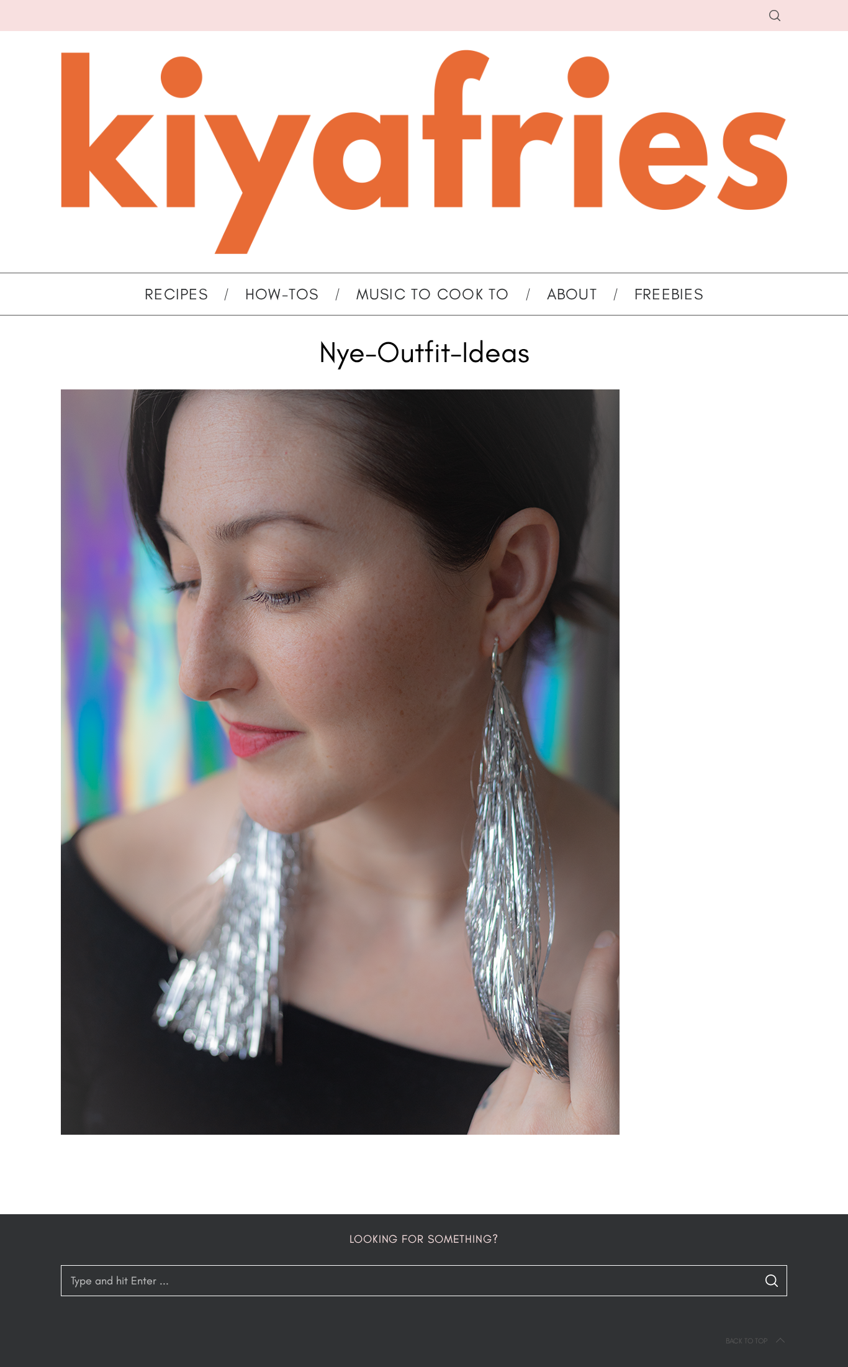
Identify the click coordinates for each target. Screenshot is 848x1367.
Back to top (746, 1341)
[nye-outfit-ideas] (340, 1131)
